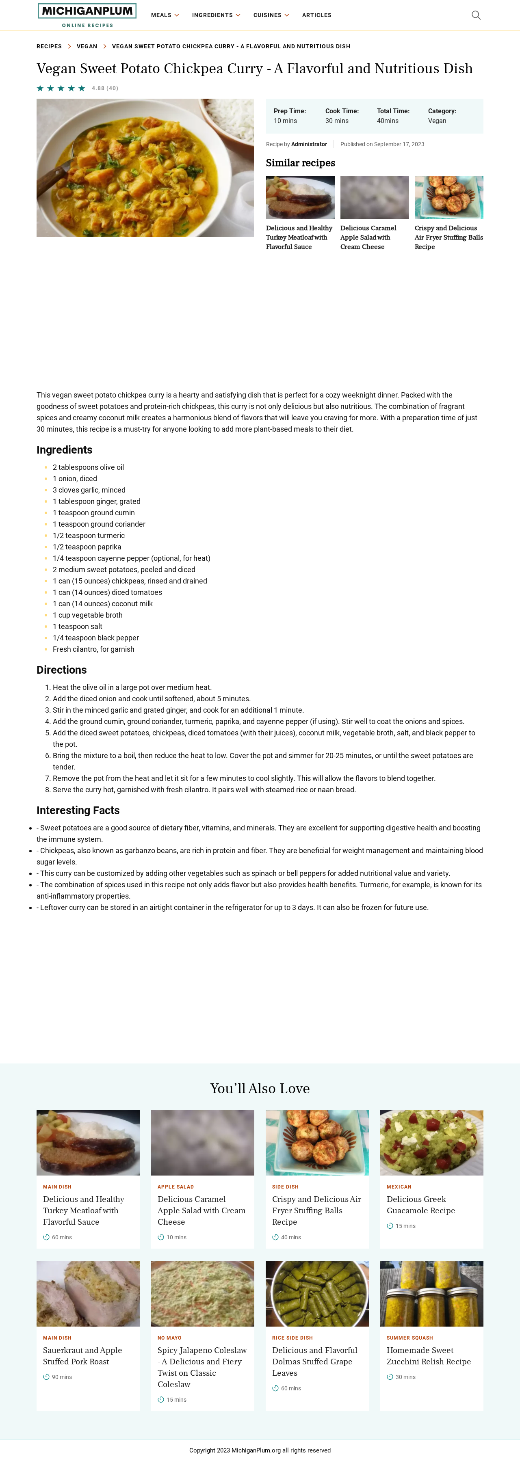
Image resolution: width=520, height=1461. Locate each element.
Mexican (399, 1187)
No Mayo (170, 1338)
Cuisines (268, 15)
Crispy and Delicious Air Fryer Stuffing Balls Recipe (449, 237)
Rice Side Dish (292, 1338)
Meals (161, 15)
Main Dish (57, 1187)
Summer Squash (410, 1338)
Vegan (87, 46)
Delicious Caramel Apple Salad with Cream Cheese (368, 237)
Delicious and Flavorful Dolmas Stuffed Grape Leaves (315, 1361)
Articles (317, 15)
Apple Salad (176, 1187)
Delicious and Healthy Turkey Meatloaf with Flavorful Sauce (299, 237)
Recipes (49, 46)
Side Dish (285, 1187)
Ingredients (212, 15)
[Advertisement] (260, 320)
